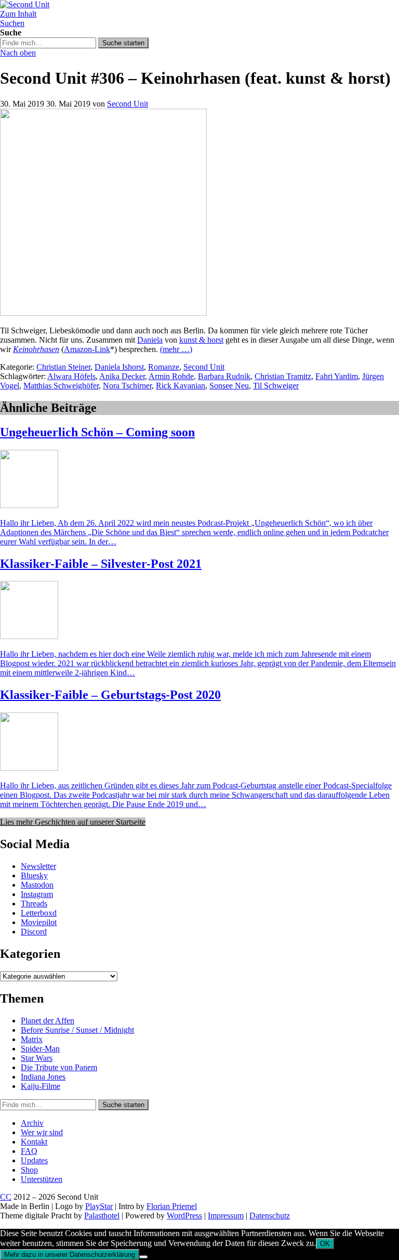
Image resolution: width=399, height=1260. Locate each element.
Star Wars (36, 1058)
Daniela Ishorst (119, 366)
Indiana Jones (43, 1076)
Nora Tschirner (127, 385)
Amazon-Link (87, 349)
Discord (34, 931)
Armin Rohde (171, 376)
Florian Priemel (172, 1206)
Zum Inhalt (18, 13)
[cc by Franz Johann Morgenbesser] (103, 312)
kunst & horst (201, 339)
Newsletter (38, 866)
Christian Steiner (63, 366)
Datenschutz (269, 1215)
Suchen (12, 23)
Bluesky (34, 875)
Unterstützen (41, 1179)
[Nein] (143, 1256)
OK (325, 1244)
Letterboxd (39, 912)
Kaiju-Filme (40, 1086)
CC (5, 1196)
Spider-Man (40, 1048)
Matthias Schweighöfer (61, 385)
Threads (34, 903)
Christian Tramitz (283, 376)
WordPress (184, 1215)
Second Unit (127, 103)
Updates (34, 1160)
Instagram (37, 894)
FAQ (29, 1151)
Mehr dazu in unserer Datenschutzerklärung (69, 1254)
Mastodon (37, 884)
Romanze (163, 366)
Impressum (226, 1215)
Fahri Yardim (336, 376)
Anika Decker (122, 376)
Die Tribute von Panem (59, 1067)
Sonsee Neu (229, 385)
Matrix (32, 1039)
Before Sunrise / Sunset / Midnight (77, 1029)
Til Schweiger (276, 385)
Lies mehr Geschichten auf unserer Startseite (72, 821)
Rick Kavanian (180, 385)
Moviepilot (39, 922)
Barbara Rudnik (224, 376)
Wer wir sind (42, 1132)
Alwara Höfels (71, 376)
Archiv (32, 1123)
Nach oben (18, 52)
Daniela (150, 339)
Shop (29, 1169)
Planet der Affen (47, 1020)
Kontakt (34, 1141)
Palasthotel (101, 1215)
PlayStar (99, 1206)
